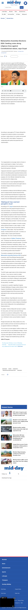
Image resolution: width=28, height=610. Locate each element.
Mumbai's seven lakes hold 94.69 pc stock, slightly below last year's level (20, 421)
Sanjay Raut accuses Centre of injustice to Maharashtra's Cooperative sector (20, 446)
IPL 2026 (4, 14)
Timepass (5, 580)
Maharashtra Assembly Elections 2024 (9, 370)
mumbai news (15, 368)
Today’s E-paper (14, 4)
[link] (3, 597)
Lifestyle (4, 576)
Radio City (17, 593)
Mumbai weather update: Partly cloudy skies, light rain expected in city (20, 429)
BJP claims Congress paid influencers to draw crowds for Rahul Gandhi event (20, 414)
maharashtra (19, 370)
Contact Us (17, 602)
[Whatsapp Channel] (10, 59)
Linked (8, 56)
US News (18, 14)
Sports (4, 572)
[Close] (14, 598)
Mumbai (11, 11)
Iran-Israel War (11, 14)
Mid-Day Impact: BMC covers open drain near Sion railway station (20, 461)
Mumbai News (10, 18)
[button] (4, 3)
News (16, 11)
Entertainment (22, 11)
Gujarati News (18, 589)
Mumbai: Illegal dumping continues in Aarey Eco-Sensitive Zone (19, 453)
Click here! (20, 346)
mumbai (10, 368)
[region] (14, 29)
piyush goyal (5, 368)
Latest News (4, 11)
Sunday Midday (6, 584)
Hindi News (3, 589)
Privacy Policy (21, 600)
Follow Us (15, 56)
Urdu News (3, 593)
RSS (22, 602)
